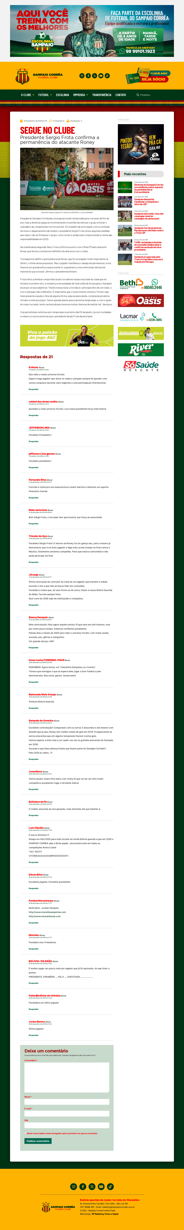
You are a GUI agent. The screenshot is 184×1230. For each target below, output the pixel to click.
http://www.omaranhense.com (45, 916)
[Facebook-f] (88, 75)
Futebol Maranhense (41, 900)
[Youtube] (100, 75)
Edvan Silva (36, 874)
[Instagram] (82, 75)
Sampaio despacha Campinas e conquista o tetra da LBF (146, 201)
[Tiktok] (107, 75)
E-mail (28, 1109)
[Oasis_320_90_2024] (141, 308)
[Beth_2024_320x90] (141, 291)
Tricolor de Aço (38, 536)
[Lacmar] (141, 324)
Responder (34, 389)
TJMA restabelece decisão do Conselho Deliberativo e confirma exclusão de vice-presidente (148, 246)
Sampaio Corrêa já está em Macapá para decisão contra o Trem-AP (148, 230)
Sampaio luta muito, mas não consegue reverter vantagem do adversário (148, 216)
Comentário (31, 1060)
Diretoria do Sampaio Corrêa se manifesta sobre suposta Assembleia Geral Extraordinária (148, 188)
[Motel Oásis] (141, 163)
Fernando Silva (37, 479)
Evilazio (33, 367)
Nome (28, 1097)
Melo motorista (38, 510)
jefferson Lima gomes (42, 453)
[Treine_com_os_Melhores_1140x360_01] (92, 56)
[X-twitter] (94, 75)
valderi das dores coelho (43, 401)
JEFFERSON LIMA (39, 427)
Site (26, 1120)
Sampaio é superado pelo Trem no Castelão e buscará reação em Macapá (148, 259)
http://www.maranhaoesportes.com (47, 912)
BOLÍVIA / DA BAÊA (40, 961)
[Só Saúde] (141, 373)
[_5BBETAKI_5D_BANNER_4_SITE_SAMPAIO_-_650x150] (67, 347)
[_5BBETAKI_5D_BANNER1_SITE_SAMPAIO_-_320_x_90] (141, 341)
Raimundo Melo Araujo (42, 694)
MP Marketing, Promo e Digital (105, 1214)
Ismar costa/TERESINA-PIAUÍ (46, 660)
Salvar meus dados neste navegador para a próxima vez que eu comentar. (62, 1133)
